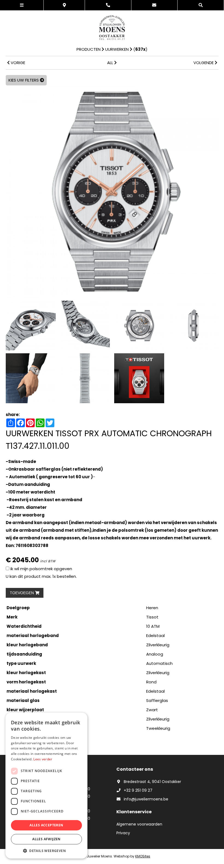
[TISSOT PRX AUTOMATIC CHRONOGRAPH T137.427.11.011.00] (112, 191)
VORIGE (17, 62)
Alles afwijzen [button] (46, 839)
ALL (110, 62)
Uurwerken (117, 49)
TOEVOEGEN (22, 593)
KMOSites (142, 856)
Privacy (123, 833)
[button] (46, 850)
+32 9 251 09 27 (138, 790)
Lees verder (42, 759)
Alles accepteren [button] (46, 825)
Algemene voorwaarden (139, 824)
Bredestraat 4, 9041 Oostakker (152, 781)
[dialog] (46, 786)
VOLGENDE (204, 62)
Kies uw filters (24, 80)
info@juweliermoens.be (146, 799)
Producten (88, 49)
